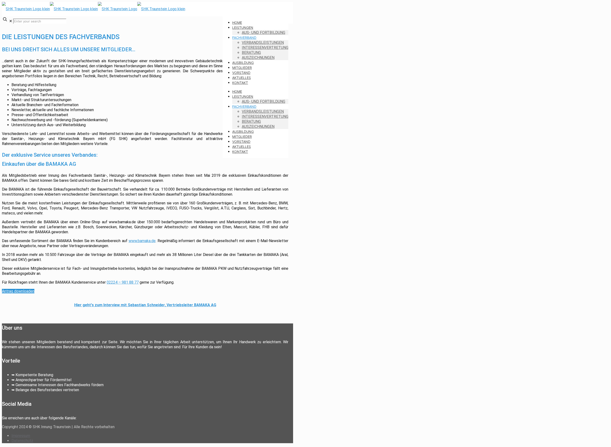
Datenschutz (22, 440)
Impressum (20, 435)
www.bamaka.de (142, 241)
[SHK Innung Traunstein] (93, 9)
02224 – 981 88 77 (123, 282)
